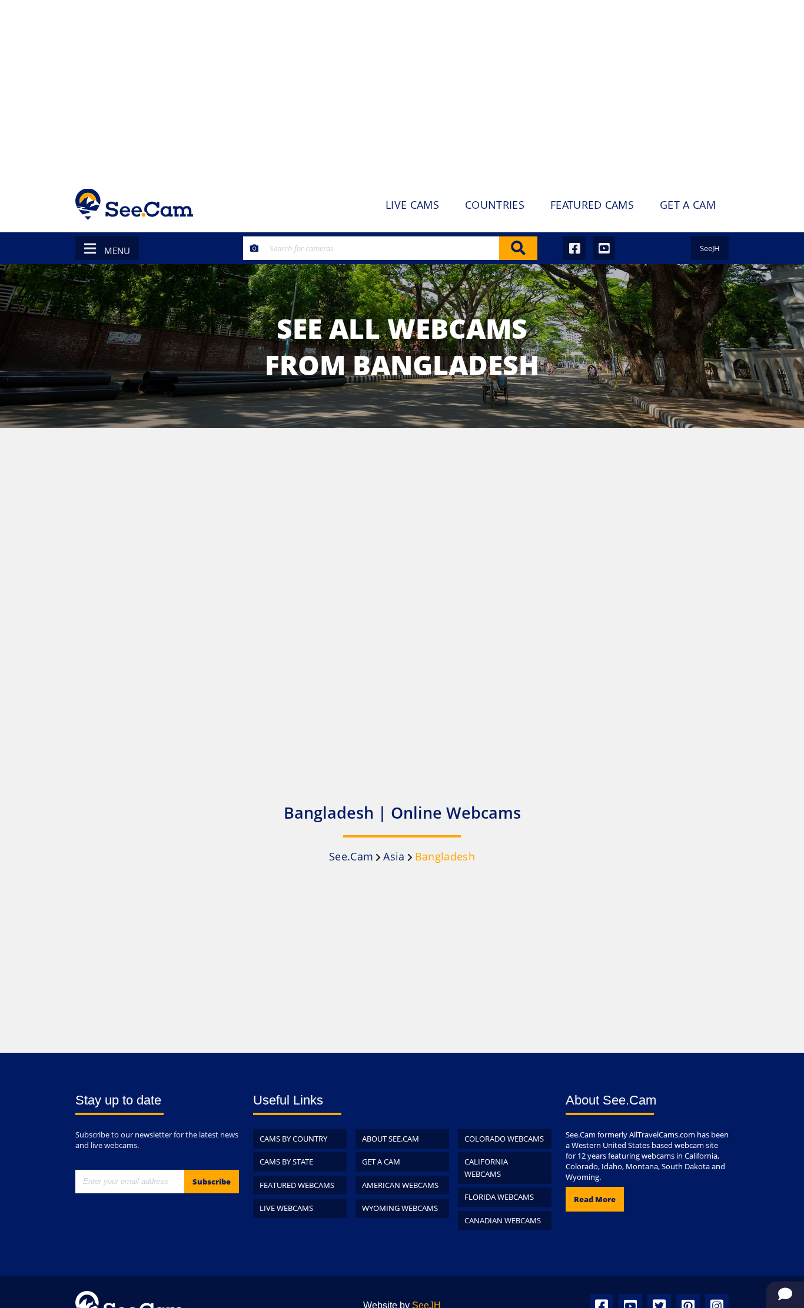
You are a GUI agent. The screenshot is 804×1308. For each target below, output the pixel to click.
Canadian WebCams (502, 1220)
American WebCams (400, 1185)
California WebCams (486, 1167)
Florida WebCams (499, 1197)
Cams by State (286, 1161)
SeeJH (710, 248)
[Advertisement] (402, 88)
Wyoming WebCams (400, 1208)
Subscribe (211, 1181)
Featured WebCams (297, 1185)
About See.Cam (390, 1138)
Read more (595, 1199)
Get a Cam (381, 1161)
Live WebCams (286, 1208)
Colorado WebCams (504, 1138)
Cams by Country (293, 1138)
